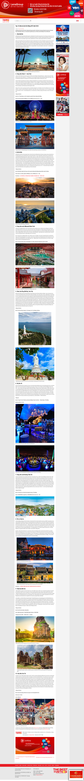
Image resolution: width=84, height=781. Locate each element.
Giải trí (46, 765)
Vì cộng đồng (57, 765)
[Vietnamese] (78, 20)
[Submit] (30, 21)
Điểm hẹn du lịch (36, 727)
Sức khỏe (49, 765)
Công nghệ (39, 765)
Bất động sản (35, 765)
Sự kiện (20, 765)
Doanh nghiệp (24, 765)
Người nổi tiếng (29, 765)
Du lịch (43, 765)
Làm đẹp (52, 765)
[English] (76, 20)
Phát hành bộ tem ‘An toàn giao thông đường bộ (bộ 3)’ (44, 757)
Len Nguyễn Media (31, 734)
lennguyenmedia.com (39, 774)
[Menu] (80, 21)
